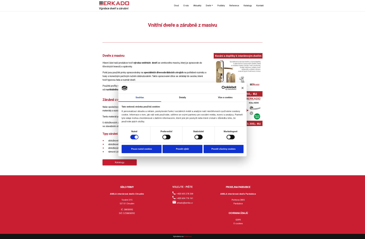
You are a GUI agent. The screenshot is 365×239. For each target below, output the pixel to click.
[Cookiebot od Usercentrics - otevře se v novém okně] (223, 88)
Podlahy (221, 5)
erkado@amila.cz (185, 203)
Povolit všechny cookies (223, 149)
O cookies (238, 223)
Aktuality (197, 5)
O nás (186, 5)
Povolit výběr (182, 149)
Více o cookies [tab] (225, 97)
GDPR (238, 220)
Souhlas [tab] (140, 97)
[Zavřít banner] (243, 88)
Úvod (176, 5)
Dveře (208, 5)
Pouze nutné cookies (141, 149)
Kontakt (260, 5)
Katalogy (248, 5)
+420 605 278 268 (185, 193)
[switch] (166, 137)
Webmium (188, 236)
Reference (234, 5)
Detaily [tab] (182, 97)
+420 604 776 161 (185, 198)
